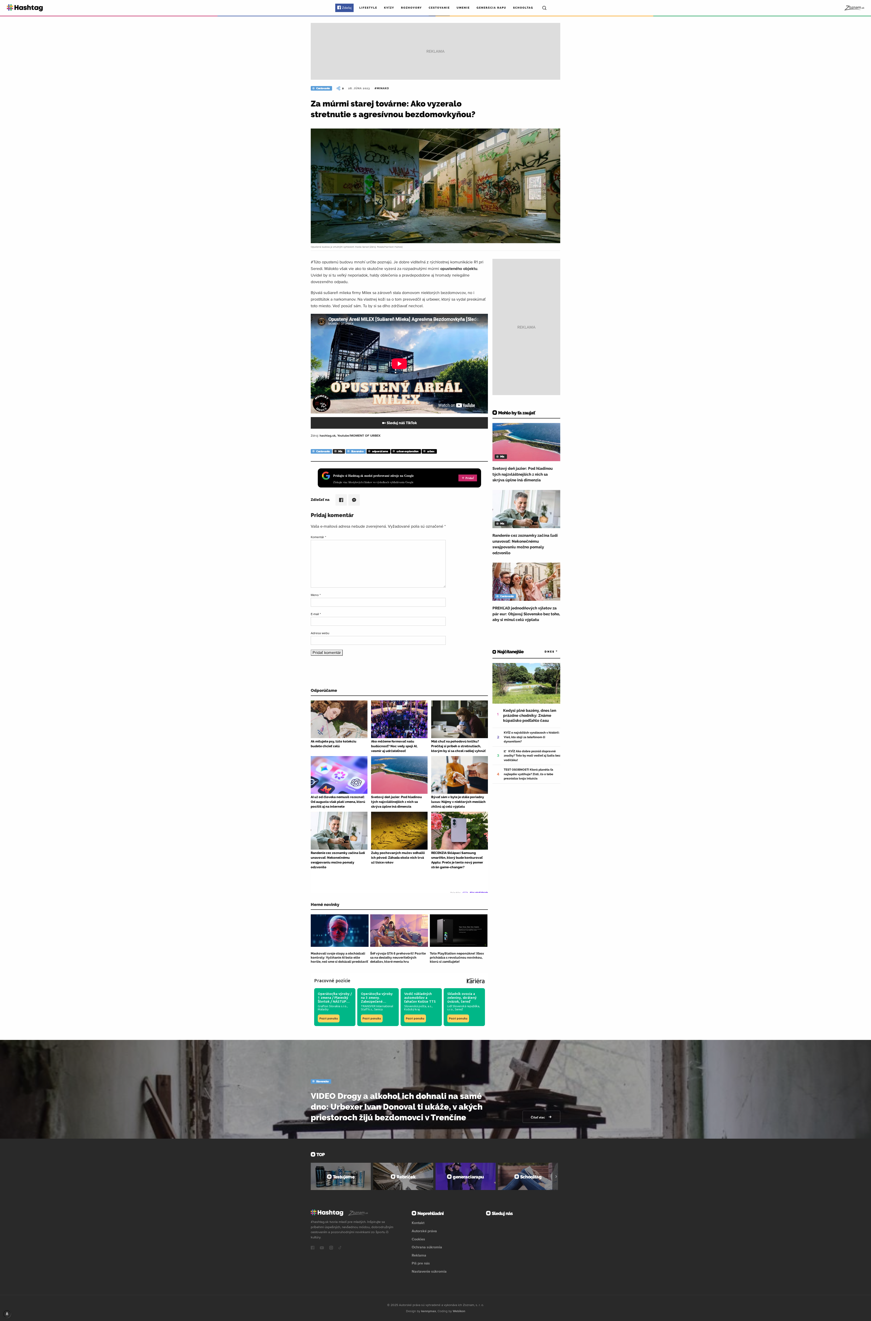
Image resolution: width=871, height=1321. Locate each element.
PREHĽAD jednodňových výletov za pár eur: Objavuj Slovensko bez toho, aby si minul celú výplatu (526, 614)
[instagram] (331, 1248)
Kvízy (389, 7)
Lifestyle (368, 7)
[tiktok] (340, 1248)
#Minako (381, 88)
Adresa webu (320, 633)
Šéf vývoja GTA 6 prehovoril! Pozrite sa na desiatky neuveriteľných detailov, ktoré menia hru (398, 957)
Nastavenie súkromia (429, 1271)
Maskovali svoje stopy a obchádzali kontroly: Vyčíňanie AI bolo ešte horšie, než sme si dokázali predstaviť (339, 957)
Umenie (463, 7)
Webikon (459, 1311)
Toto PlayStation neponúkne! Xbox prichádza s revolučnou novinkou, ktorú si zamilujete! (457, 957)
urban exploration (407, 451)
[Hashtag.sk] (25, 7)
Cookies (418, 1239)
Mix (340, 451)
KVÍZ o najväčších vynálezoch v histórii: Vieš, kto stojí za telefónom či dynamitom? (532, 737)
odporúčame (380, 451)
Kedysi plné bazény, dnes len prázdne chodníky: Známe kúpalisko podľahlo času (529, 715)
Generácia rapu (491, 7)
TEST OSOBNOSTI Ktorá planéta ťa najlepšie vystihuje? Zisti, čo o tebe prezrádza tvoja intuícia (528, 774)
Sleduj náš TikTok (402, 423)
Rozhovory (411, 7)
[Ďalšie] (556, 1176)
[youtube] (322, 1248)
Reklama (419, 1255)
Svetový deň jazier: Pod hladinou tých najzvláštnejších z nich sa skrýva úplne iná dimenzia (522, 474)
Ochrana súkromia (427, 1247)
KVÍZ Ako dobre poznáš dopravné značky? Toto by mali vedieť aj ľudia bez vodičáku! (532, 756)
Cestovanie (439, 7)
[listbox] (544, 652)
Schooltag (523, 7)
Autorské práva (424, 1231)
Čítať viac (538, 1117)
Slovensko (357, 451)
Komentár (318, 537)
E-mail (316, 614)
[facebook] (312, 1248)
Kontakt (418, 1223)
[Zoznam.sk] (854, 8)
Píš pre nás (421, 1263)
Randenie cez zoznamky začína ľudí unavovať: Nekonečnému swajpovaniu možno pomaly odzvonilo (525, 544)
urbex (431, 451)
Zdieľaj (347, 8)
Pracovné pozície (332, 980)
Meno (316, 595)
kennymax (428, 1311)
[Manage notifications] (7, 1314)
